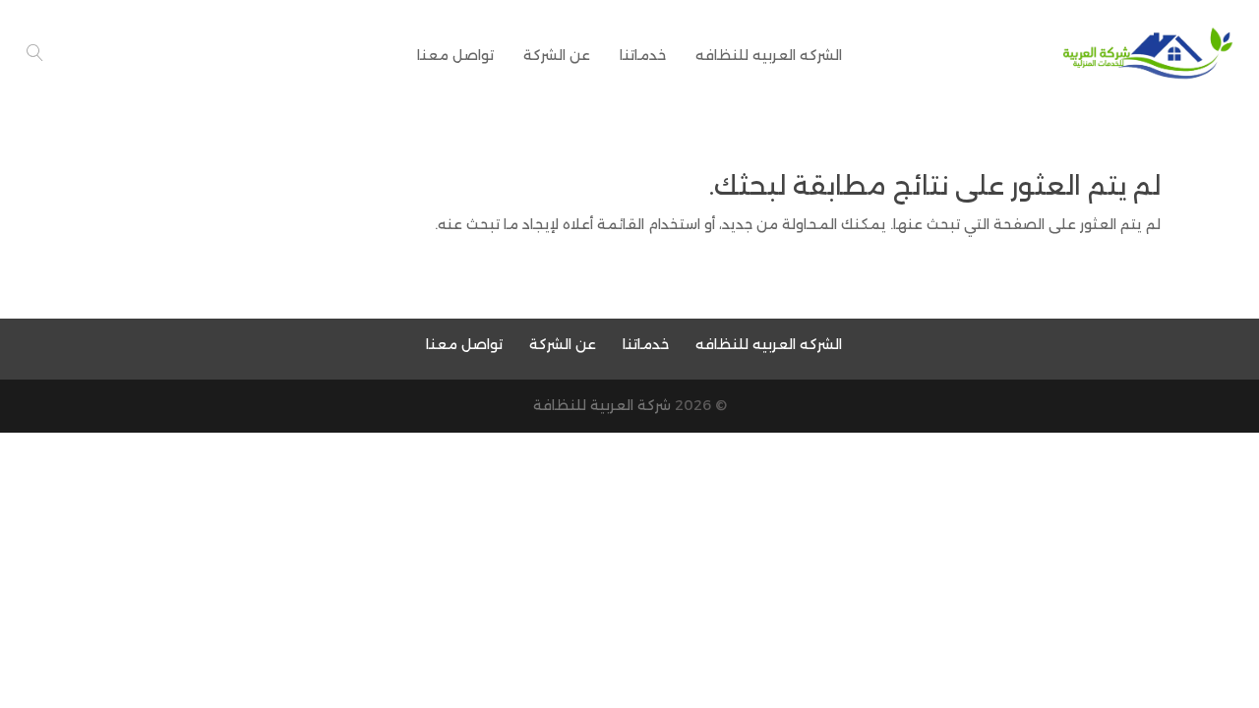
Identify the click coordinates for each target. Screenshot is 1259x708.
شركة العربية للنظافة (602, 405)
